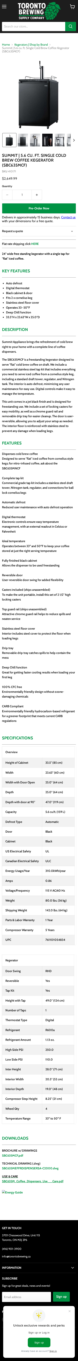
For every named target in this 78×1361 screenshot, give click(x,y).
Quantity (7, 186)
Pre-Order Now (39, 208)
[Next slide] (74, 140)
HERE (35, 244)
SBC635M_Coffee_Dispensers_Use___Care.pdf (32, 1181)
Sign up (61, 1296)
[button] (9, 140)
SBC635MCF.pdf (12, 1155)
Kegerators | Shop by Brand (31, 44)
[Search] (70, 26)
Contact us (68, 217)
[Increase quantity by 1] (37, 195)
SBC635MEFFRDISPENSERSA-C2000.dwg (30, 1168)
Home (6, 44)
